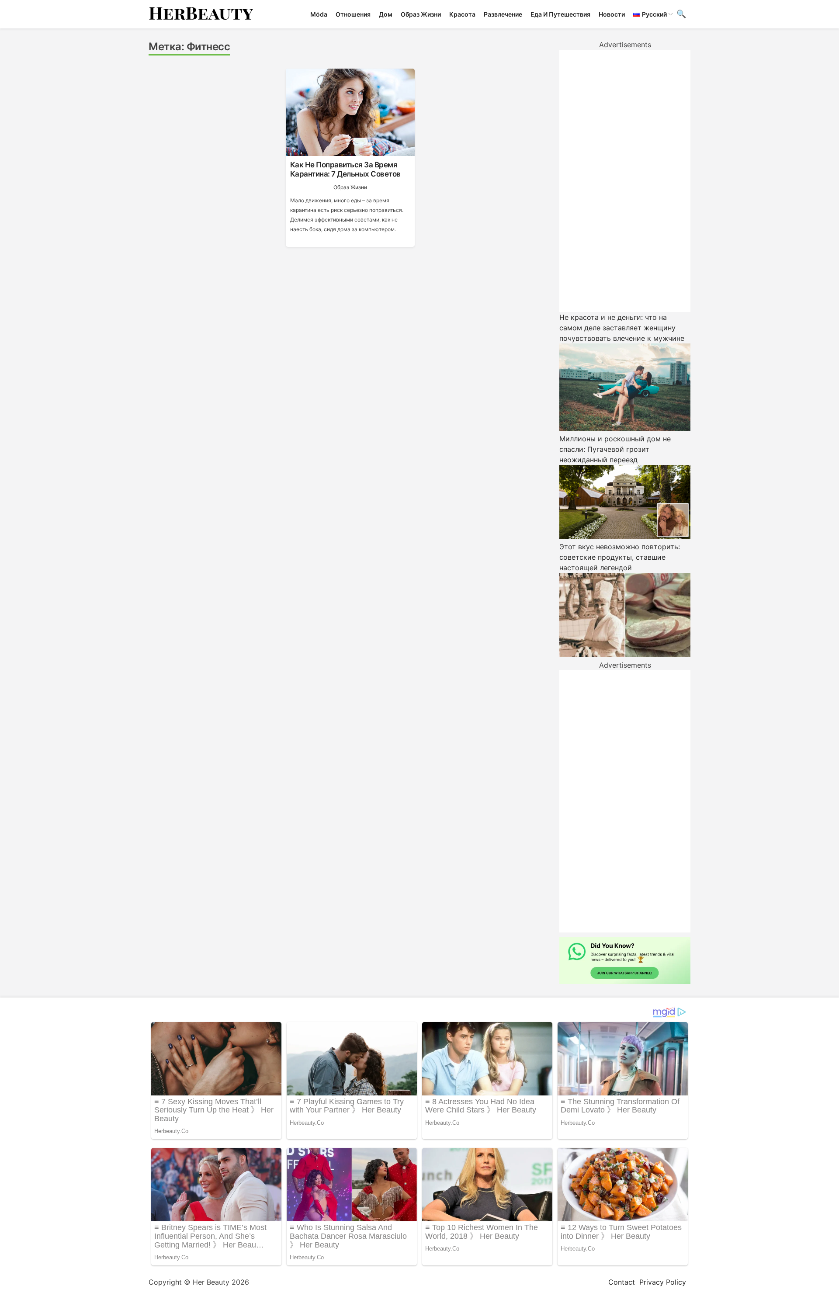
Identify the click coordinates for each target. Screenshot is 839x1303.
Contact (621, 1282)
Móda (318, 14)
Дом (385, 14)
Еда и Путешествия (560, 14)
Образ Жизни (421, 14)
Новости (612, 14)
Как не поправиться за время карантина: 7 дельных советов (345, 169)
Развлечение (503, 14)
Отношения (353, 14)
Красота (462, 14)
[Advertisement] (624, 181)
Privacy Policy (662, 1282)
